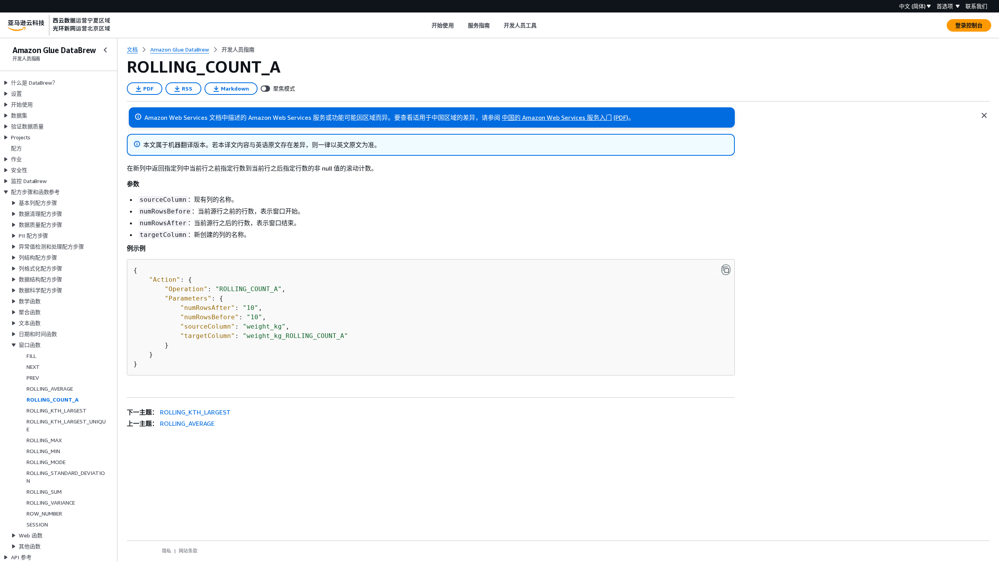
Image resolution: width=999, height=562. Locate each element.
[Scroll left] (426, 25)
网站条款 (188, 551)
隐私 (166, 551)
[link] (238, 49)
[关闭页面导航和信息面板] (984, 115)
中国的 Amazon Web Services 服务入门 (557, 117)
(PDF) (620, 117)
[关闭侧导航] (105, 50)
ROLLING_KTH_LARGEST (195, 412)
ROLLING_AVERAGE (187, 423)
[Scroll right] (542, 25)
